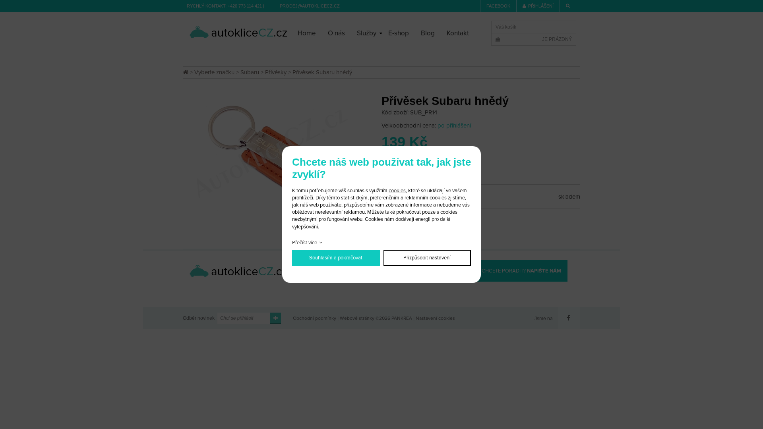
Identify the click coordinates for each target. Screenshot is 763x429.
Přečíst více (304, 243)
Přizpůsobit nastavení (427, 258)
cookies (397, 190)
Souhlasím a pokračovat (335, 258)
